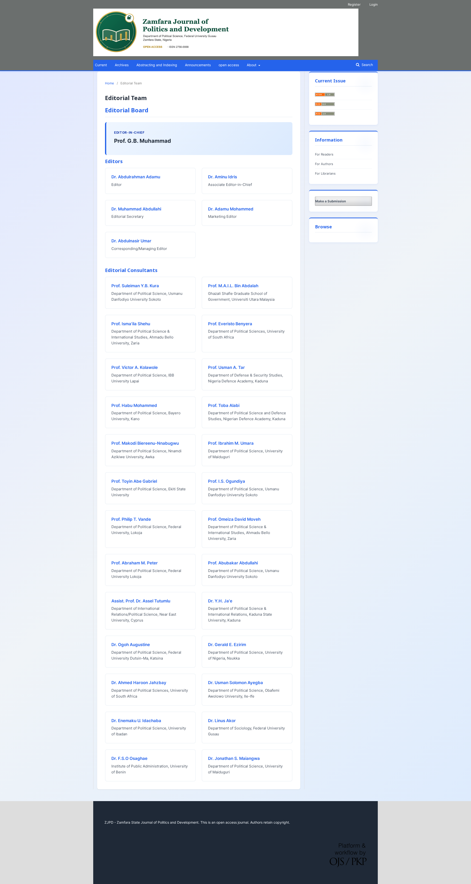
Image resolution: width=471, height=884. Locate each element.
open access (229, 65)
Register (354, 4)
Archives (122, 65)
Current (101, 65)
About (252, 65)
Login (373, 4)
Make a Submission (330, 201)
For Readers (324, 154)
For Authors (324, 164)
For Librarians (325, 173)
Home (109, 83)
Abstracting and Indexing (156, 65)
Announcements (198, 65)
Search (367, 65)
